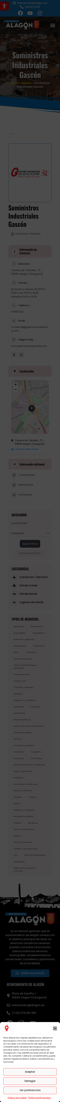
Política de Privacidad (39, 1097)
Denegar (30, 1081)
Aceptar (30, 1072)
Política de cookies (17, 1097)
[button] (55, 1028)
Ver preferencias (30, 1090)
